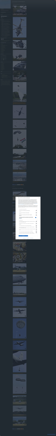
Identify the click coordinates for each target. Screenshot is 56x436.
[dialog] (28, 218)
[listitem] (28, 209)
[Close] (39, 198)
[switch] (36, 210)
